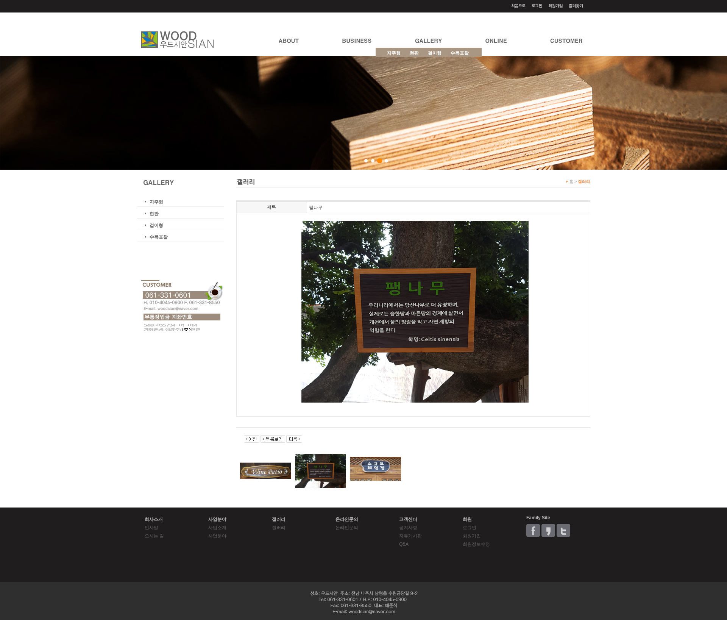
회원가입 (472, 536)
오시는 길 (154, 536)
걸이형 (156, 225)
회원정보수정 (476, 544)
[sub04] (386, 160)
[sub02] (372, 160)
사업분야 (217, 536)
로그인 (469, 527)
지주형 (156, 202)
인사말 (151, 527)
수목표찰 (159, 237)
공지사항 (408, 527)
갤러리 (278, 527)
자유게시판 (410, 536)
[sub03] (379, 160)
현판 (154, 213)
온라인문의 (346, 527)
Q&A (404, 544)
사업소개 (217, 527)
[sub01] (366, 160)
